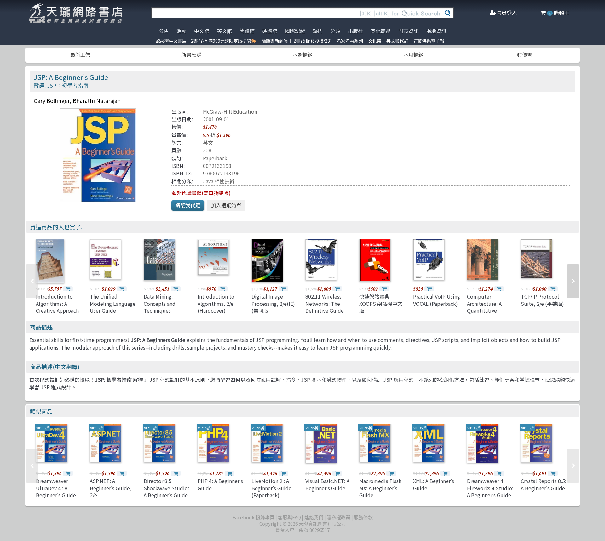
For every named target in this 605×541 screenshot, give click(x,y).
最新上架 (80, 54)
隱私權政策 (338, 517)
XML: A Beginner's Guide (433, 484)
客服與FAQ (289, 517)
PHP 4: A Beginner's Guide (220, 484)
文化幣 (374, 40)
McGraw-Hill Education (230, 111)
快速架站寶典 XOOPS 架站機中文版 (380, 303)
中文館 (201, 31)
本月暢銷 (413, 54)
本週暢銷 (302, 54)
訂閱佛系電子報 (428, 40)
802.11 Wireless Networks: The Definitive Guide (324, 303)
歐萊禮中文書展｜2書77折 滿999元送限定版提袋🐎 (206, 40)
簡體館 (247, 31)
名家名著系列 (350, 40)
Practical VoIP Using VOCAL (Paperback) (436, 300)
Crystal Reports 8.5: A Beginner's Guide (543, 484)
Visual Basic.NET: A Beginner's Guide (327, 484)
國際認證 (295, 31)
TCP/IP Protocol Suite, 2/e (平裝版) (542, 300)
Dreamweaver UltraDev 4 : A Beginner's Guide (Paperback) (56, 491)
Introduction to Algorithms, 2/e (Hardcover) (216, 303)
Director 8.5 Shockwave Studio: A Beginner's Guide (166, 488)
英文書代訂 (397, 40)
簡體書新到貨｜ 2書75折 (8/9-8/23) (296, 40)
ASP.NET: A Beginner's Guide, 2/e (110, 488)
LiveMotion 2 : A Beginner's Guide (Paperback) (271, 488)
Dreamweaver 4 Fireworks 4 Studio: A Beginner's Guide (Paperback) (490, 491)
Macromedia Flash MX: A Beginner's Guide (380, 488)
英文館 (224, 31)
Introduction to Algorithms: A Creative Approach (57, 303)
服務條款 (363, 517)
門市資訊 (408, 31)
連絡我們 (313, 517)
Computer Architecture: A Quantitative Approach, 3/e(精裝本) (489, 310)
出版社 (355, 31)
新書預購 (192, 54)
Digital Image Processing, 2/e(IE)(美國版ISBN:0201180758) (273, 307)
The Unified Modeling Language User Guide (112, 303)
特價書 (524, 54)
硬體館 (269, 31)
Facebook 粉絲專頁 (253, 517)
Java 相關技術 (219, 181)
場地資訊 (436, 31)
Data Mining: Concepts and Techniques (160, 303)
